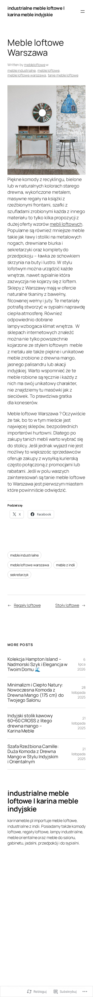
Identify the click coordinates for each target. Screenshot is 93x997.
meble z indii (65, 564)
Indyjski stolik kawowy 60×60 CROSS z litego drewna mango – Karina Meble (30, 723)
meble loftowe (48, 70)
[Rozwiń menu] (83, 11)
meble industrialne (21, 70)
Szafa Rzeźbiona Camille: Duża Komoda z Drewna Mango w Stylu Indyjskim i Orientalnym (33, 754)
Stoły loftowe (67, 605)
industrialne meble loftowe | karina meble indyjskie (35, 11)
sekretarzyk (19, 574)
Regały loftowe (27, 605)
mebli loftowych (66, 224)
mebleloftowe (34, 64)
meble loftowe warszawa (26, 75)
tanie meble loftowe (63, 75)
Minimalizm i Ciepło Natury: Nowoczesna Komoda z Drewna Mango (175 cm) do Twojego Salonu (35, 692)
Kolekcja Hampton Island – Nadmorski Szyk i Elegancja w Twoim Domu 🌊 (37, 664)
